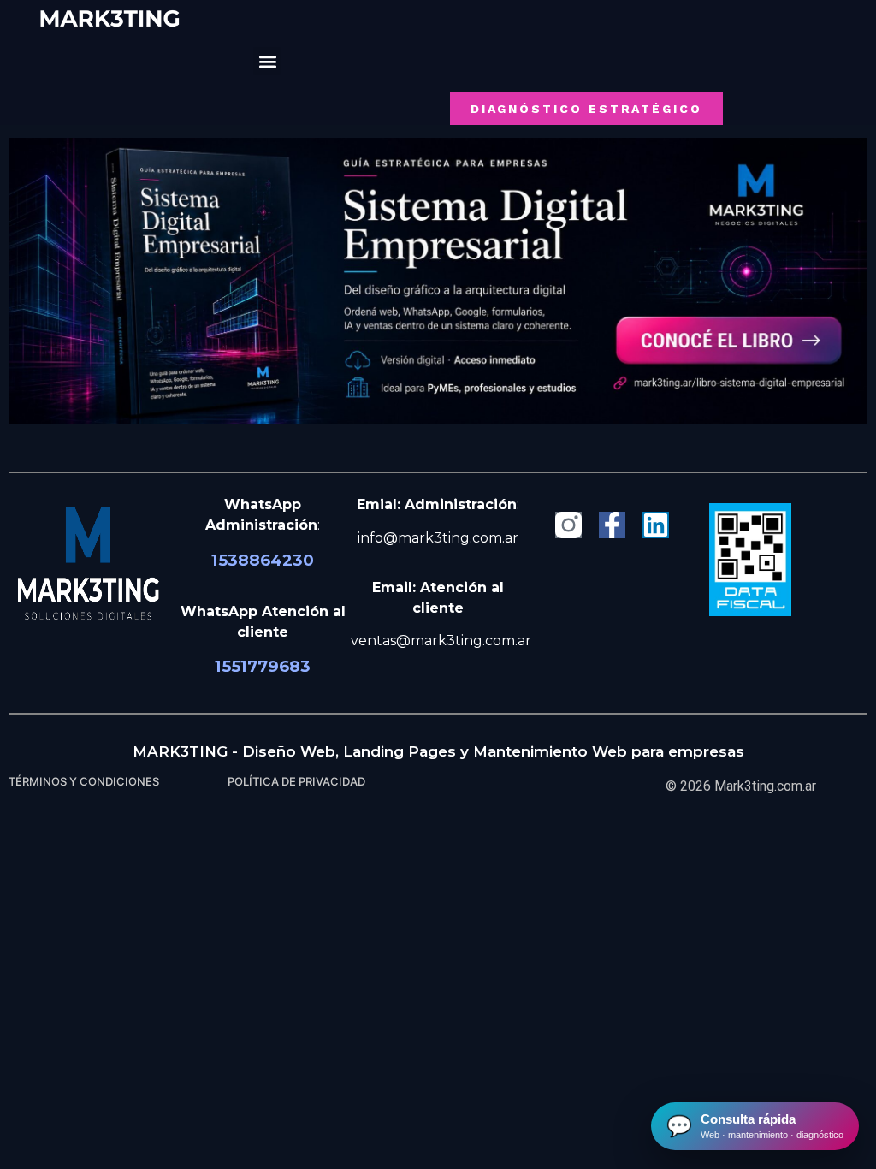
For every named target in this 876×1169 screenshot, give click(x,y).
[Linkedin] (655, 525)
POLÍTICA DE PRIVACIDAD (296, 781)
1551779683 (263, 666)
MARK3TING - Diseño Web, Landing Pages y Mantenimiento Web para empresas (438, 751)
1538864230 (262, 560)
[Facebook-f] (612, 525)
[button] (267, 61)
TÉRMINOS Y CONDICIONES (84, 781)
